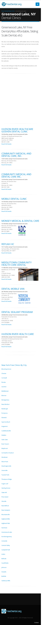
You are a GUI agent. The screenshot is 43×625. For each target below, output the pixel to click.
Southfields (5, 563)
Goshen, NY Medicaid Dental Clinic (12, 136)
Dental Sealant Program (17, 312)
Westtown (5, 457)
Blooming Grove (6, 369)
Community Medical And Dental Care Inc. (16, 175)
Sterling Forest (6, 488)
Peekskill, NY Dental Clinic (9, 317)
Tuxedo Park (5, 475)
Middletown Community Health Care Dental (17, 263)
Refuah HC (8, 244)
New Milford (5, 506)
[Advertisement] (21, 97)
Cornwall (4, 378)
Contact (36, 622)
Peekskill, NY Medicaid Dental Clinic (12, 339)
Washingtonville (6, 466)
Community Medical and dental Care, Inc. (16, 155)
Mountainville (6, 514)
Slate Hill (4, 492)
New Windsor (6, 404)
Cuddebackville (6, 431)
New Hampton (6, 510)
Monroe (4, 395)
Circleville (4, 541)
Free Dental (5, 11)
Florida (4, 382)
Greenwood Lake (7, 532)
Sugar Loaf (5, 484)
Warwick (4, 417)
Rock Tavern (5, 444)
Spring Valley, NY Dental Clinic (10, 249)
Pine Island (5, 497)
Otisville (4, 501)
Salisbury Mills (6, 581)
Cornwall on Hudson (8, 453)
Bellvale (4, 558)
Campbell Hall (6, 550)
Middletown (5, 391)
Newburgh (5, 409)
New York (11, 11)
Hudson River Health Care (18, 334)
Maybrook (5, 448)
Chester (4, 373)
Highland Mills (6, 519)
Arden (3, 554)
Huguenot (5, 426)
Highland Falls (6, 523)
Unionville (5, 470)
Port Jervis (5, 413)
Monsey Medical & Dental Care (20, 220)
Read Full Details (7, 144)
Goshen (4, 387)
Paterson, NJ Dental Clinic (9, 293)
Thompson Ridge (7, 479)
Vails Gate (5, 439)
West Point (5, 461)
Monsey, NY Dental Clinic (9, 161)
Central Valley (6, 545)
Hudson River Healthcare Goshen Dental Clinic (17, 130)
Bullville (4, 576)
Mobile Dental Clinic (14, 198)
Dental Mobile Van (13, 288)
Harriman (4, 528)
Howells (4, 572)
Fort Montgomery (7, 536)
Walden (4, 435)
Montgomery (5, 400)
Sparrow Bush (6, 422)
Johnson (4, 567)
